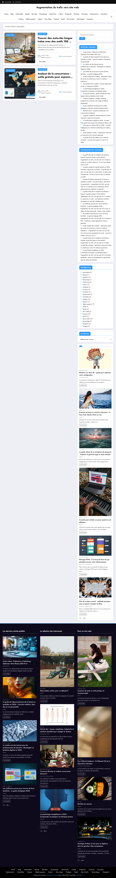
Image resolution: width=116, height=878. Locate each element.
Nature (40, 19)
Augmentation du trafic (52, 875)
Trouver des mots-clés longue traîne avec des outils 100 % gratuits (55, 39)
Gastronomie (94, 14)
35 (84, 618)
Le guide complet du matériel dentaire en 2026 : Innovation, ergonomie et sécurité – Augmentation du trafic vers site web (96, 169)
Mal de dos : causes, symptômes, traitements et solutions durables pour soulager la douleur (57, 730)
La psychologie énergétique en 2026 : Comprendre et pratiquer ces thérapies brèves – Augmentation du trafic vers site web (94, 252)
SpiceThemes (79, 875)
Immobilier (104, 14)
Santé (63, 19)
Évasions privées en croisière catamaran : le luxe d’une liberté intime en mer (95, 162)
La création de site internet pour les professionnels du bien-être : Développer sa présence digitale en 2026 (96, 66)
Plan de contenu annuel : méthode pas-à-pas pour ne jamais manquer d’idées (94, 602)
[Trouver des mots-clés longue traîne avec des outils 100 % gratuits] (20, 48)
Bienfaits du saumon (85, 804)
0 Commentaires (66, 56)
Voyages (85, 326)
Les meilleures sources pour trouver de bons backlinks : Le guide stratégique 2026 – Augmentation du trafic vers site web (94, 206)
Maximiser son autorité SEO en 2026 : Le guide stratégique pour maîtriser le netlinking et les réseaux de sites (95, 127)
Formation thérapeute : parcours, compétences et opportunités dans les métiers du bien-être (96, 257)
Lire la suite (42, 61)
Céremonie (52, 14)
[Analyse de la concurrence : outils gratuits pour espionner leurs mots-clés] (20, 83)
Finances (76, 14)
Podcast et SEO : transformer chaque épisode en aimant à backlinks (96, 220)
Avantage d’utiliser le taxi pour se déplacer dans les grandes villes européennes (93, 844)
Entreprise (68, 14)
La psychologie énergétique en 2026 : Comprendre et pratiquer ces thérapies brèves (56, 815)
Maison (21, 19)
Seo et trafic (70, 19)
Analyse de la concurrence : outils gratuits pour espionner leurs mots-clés (55, 75)
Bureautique (43, 14)
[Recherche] (111, 17)
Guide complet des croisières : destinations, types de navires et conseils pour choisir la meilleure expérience (96, 78)
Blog (12, 14)
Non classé (47, 19)
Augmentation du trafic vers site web (57, 7)
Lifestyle (85, 299)
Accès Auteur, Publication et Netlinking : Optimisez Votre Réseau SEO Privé (17, 662)
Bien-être (34, 14)
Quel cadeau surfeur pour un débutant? (54, 691)
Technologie (80, 19)
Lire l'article (7, 674)
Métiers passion (31, 19)
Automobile (19, 14)
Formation (85, 14)
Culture (60, 14)
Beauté (27, 14)
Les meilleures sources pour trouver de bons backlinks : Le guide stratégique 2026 (18, 789)
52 (7, 805)
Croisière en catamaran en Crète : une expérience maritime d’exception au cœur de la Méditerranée (95, 198)
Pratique (56, 19)
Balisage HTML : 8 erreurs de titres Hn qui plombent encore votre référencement (94, 560)
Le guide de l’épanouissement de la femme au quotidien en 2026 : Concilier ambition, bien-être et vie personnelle (95, 59)
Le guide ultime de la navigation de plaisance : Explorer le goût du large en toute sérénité (95, 453)
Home (6, 14)
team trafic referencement (46, 56)
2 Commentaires (66, 92)
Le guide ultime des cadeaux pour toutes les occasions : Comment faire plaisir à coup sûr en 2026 (94, 139)
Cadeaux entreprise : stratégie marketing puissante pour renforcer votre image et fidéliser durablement (94, 100)
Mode (84, 307)
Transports (90, 19)
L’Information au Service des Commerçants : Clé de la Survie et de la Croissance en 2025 (96, 174)
